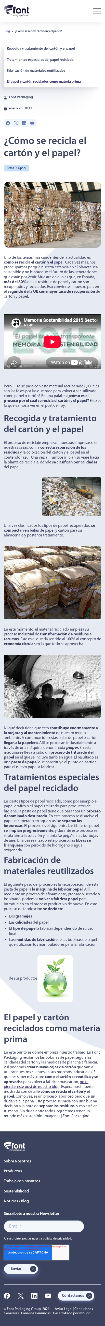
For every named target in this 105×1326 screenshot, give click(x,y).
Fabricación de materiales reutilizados (36, 71)
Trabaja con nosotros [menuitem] (22, 1181)
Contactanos (73, 1296)
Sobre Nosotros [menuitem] (17, 1161)
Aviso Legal (63, 1309)
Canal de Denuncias (36, 1313)
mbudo (84, 1313)
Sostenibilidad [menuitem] (16, 1191)
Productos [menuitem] (13, 1171)
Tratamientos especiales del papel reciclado (40, 60)
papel (58, 262)
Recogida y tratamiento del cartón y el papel (41, 49)
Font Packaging (21, 97)
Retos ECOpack (16, 168)
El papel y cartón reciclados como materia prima (44, 82)
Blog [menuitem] (7, 31)
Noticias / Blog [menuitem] (16, 1201)
